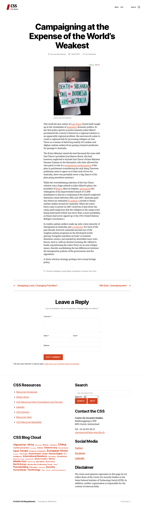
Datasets (20, 407)
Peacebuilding (20, 467)
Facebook (80, 453)
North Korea (19, 464)
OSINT (55, 464)
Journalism (52, 456)
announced (85, 188)
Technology (33, 469)
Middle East (20, 461)
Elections (49, 271)
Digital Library (22, 397)
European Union (57, 450)
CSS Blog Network (27, 501)
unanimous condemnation (78, 165)
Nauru (59, 188)
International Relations (35, 456)
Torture (48, 470)
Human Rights (66, 271)
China (62, 444)
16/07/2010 (75, 54)
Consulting (33, 448)
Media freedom (41, 459)
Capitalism (53, 445)
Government (35, 453)
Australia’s (72, 127)
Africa (30, 444)
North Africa (50, 462)
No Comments (91, 54)
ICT (65, 454)
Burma (45, 445)
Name (46, 336)
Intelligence (17, 456)
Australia (85, 271)
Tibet (43, 470)
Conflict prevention (21, 448)
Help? (92, 401)
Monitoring (31, 461)
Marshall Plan (29, 459)
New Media (40, 462)
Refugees (57, 271)
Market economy (18, 459)
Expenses (15, 454)
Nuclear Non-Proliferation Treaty (40, 464)
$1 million (73, 201)
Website (46, 345)
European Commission (37, 451)
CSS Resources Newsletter (29, 422)
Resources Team (24, 417)
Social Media (19, 470)
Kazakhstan (62, 456)
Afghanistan (19, 444)
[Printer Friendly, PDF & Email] (94, 65)
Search (80, 401)
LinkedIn (79, 458)
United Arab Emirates (58, 470)
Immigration (76, 271)
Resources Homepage (26, 392)
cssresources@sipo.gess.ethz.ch (90, 432)
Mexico (52, 459)
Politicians (41, 467)
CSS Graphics (22, 412)
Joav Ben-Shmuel (59, 54)
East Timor (76, 124)
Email (75, 336)
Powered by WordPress (47, 501)
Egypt (16, 451)
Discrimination (63, 448)
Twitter (79, 448)
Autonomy (38, 445)
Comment (48, 316)
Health (45, 454)
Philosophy (33, 467)
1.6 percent (77, 227)
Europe (24, 450)
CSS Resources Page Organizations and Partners (39, 402)
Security (50, 467)
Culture (40, 448)
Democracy (50, 447)
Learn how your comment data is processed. (61, 364)
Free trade (23, 454)
